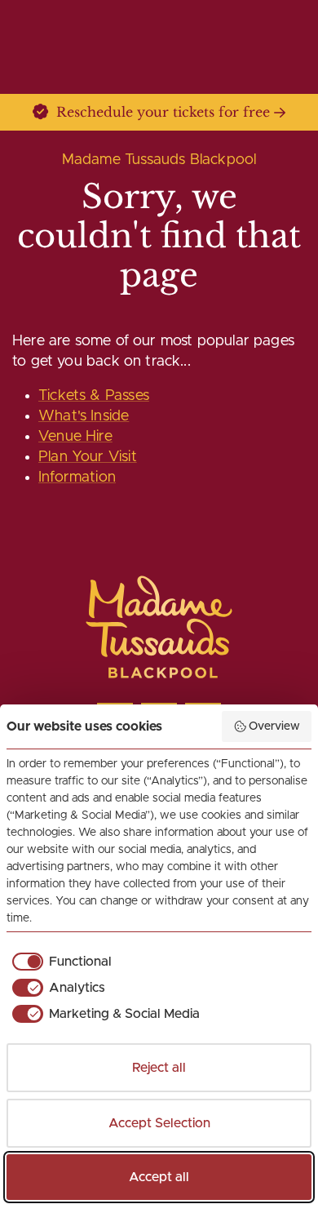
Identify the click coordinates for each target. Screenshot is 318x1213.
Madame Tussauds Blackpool (159, 160)
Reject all (159, 1067)
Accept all (159, 1177)
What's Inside (83, 416)
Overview (274, 726)
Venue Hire (75, 436)
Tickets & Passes (93, 396)
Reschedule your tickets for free (163, 112)
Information (77, 477)
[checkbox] (59, 961)
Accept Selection (159, 1123)
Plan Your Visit (87, 457)
